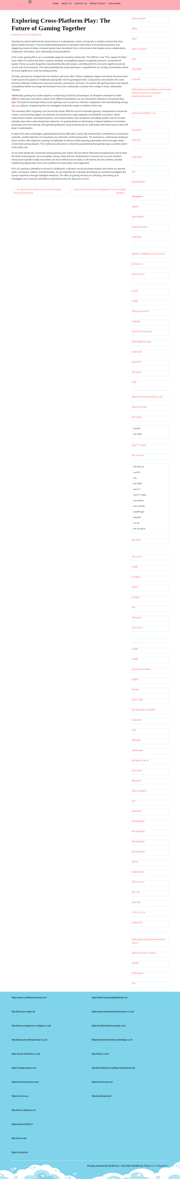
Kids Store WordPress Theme (136, 1166)
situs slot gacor (139, 49)
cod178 (136, 472)
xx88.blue (137, 237)
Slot (134, 59)
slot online (137, 770)
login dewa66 (138, 18)
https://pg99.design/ (141, 341)
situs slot (136, 140)
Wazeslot (136, 780)
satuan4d (136, 811)
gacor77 (137, 489)
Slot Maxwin (138, 467)
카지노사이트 (138, 912)
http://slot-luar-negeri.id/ (23, 1011)
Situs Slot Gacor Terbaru (144, 953)
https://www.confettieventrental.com (29, 997)
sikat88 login (138, 512)
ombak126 (137, 922)
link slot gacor (139, 528)
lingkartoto (137, 157)
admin (38, 34)
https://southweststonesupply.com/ (109, 1025)
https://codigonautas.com (24, 1068)
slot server (137, 556)
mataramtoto (138, 872)
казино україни (139, 227)
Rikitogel (136, 740)
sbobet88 (136, 69)
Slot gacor (137, 617)
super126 (136, 362)
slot (134, 478)
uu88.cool (137, 352)
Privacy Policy (98, 3)
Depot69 (137, 517)
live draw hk (138, 455)
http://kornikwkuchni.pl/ (103, 1068)
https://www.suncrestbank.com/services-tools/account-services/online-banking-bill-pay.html (152, 92)
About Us (66, 3)
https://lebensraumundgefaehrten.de (110, 997)
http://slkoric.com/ (100, 1054)
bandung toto (138, 182)
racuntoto (136, 130)
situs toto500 (139, 506)
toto (134, 171)
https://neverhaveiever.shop (25, 1082)
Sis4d (135, 587)
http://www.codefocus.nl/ (24, 1110)
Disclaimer (115, 3)
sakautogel (137, 750)
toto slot (136, 892)
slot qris (16, 105)
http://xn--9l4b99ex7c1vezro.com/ (148, 254)
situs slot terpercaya (142, 331)
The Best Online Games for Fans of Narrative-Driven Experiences (38, 191)
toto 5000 (137, 434)
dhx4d (135, 862)
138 (134, 730)
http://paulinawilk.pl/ (101, 1096)
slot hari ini (137, 264)
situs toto (136, 902)
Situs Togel (137, 699)
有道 (134, 382)
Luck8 (135, 291)
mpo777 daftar (139, 445)
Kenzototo (137, 417)
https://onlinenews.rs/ (102, 1082)
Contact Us (80, 3)
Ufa (133, 983)
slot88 (135, 567)
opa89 (135, 206)
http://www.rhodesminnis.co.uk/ (147, 397)
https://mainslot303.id (22, 1124)
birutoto (135, 689)
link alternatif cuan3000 (143, 710)
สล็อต (135, 28)
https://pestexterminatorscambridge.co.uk (112, 1040)
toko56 (135, 963)
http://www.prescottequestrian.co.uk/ (29, 1040)
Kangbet (136, 577)
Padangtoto (137, 973)
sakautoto (137, 720)
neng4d (136, 597)
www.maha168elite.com (144, 113)
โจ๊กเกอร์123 (138, 882)
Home (56, 3)
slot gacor (137, 196)
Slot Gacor (137, 627)
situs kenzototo (139, 407)
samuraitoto (138, 500)
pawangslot (137, 216)
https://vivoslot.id (20, 1152)
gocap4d (136, 540)
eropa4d (136, 79)
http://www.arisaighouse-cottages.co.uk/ (31, 1025)
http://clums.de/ (19, 1138)
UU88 (135, 301)
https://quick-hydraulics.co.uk (26, 1054)
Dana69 (136, 428)
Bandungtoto (138, 821)
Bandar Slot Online (141, 669)
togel (134, 39)
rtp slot (136, 523)
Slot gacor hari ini (140, 311)
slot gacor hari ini (140, 760)
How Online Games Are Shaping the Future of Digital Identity (100, 191)
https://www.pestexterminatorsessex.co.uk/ (113, 1011)
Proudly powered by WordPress (103, 1166)
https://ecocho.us (20, 1096)
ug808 (135, 679)
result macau (138, 274)
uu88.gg (136, 321)
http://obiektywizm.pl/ (124, 1068)
